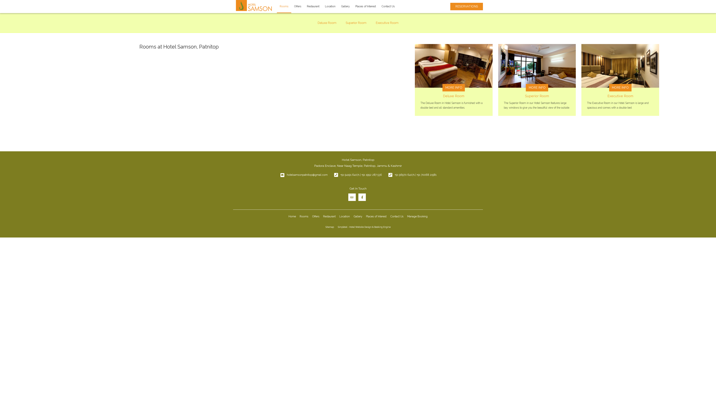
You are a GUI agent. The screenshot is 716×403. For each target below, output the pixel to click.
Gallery (345, 6)
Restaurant (313, 6)
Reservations (466, 6)
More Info (453, 87)
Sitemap (329, 227)
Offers (297, 6)
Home (292, 216)
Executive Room (387, 23)
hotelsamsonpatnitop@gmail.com (307, 174)
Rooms (284, 6)
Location (330, 6)
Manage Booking (417, 216)
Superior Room (356, 23)
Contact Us (388, 6)
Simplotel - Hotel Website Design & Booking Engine (364, 227)
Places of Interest (365, 6)
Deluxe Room (327, 23)
